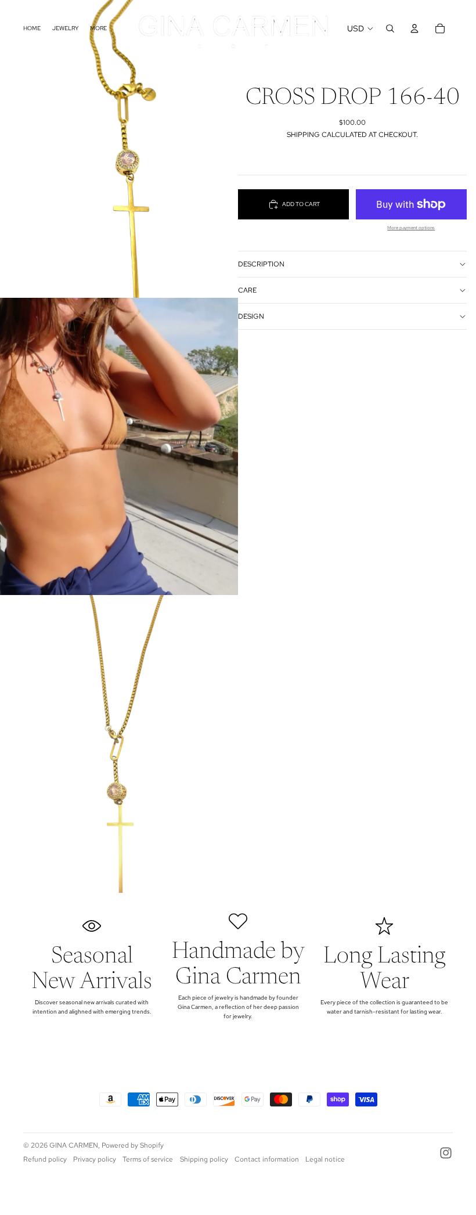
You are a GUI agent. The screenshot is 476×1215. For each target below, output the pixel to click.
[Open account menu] (414, 28)
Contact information (267, 1159)
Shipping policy (204, 1159)
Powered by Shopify (133, 1145)
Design (251, 316)
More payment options (411, 228)
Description (261, 264)
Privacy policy (94, 1159)
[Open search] (390, 28)
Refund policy (45, 1159)
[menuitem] (98, 28)
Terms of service (147, 1159)
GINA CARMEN (73, 1145)
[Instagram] (446, 1153)
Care (247, 290)
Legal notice (325, 1159)
